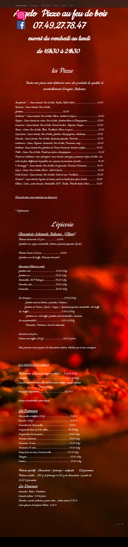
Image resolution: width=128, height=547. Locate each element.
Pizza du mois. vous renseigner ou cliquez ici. (36, 197)
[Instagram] (21, 15)
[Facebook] (21, 25)
